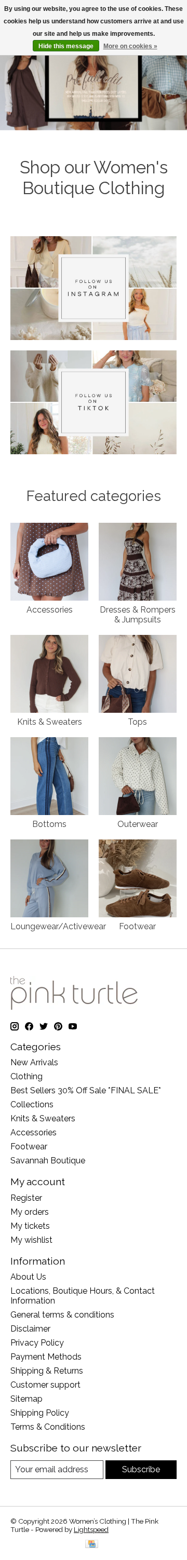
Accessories (49, 610)
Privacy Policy (37, 1343)
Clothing (26, 1076)
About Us (28, 1277)
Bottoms (49, 824)
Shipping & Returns (46, 1371)
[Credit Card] (91, 1545)
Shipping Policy (39, 1413)
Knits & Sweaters (49, 722)
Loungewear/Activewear (58, 926)
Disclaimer (30, 1329)
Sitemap (26, 1399)
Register (26, 1198)
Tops (137, 722)
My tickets (30, 1226)
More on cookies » (130, 46)
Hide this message (66, 46)
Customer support (45, 1385)
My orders (29, 1212)
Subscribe (141, 1469)
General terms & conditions (62, 1315)
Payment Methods (46, 1357)
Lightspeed (91, 1529)
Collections (32, 1104)
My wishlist (31, 1240)
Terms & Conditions (47, 1427)
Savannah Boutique (47, 1160)
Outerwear (137, 824)
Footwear (137, 926)
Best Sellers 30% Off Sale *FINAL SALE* (85, 1090)
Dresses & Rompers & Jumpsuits (138, 615)
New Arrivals (34, 1062)
